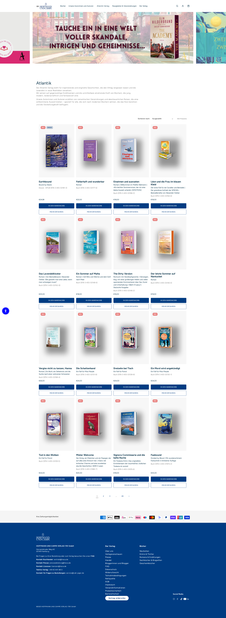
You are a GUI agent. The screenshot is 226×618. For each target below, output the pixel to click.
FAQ (107, 566)
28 (122, 496)
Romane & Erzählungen (150, 557)
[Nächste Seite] (128, 496)
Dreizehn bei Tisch (123, 368)
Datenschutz (111, 569)
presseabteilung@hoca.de (60, 563)
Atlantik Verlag (103, 6)
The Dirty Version (122, 273)
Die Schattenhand (85, 368)
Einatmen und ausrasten (126, 181)
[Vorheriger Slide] (37, 38)
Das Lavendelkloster (50, 273)
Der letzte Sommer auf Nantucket (163, 275)
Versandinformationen (115, 588)
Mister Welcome (85, 455)
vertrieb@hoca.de (61, 560)
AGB (107, 582)
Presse (108, 557)
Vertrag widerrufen (117, 598)
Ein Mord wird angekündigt (165, 368)
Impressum (110, 585)
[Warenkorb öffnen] (188, 6)
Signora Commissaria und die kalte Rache (129, 456)
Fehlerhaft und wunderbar (90, 181)
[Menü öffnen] (37, 6)
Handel (108, 560)
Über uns (109, 551)
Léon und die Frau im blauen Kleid (166, 183)
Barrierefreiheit (112, 594)
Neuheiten (144, 551)
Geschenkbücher (147, 563)
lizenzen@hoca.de (59, 566)
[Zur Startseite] (46, 6)
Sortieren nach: (144, 119)
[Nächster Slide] (25, 38)
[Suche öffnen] (177, 6)
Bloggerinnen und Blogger (117, 563)
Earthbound (45, 181)
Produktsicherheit (113, 591)
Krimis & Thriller (147, 554)
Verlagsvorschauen (113, 554)
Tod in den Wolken (49, 455)
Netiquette (110, 579)
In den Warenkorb (56, 206)
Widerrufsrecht (112, 572)
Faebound (156, 455)
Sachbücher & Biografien (151, 560)
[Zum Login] (182, 6)
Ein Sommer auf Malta (88, 273)
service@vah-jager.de (75, 573)
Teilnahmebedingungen (115, 576)
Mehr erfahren (56, 212)
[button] (5, 311)
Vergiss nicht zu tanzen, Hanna (55, 368)
